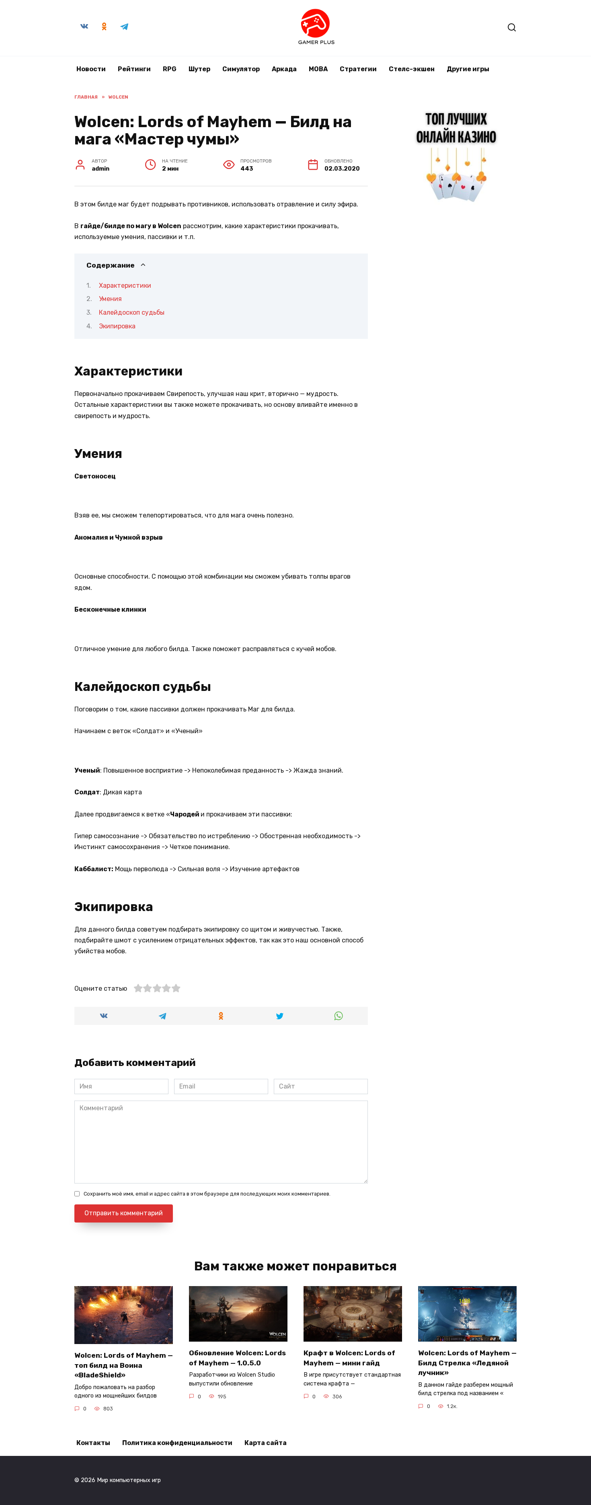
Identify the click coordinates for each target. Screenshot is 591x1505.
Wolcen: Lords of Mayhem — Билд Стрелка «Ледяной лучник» (467, 1363)
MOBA (318, 69)
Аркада (284, 69)
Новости (91, 69)
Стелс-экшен (412, 69)
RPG (169, 69)
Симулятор (241, 69)
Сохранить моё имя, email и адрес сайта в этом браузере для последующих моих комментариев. (207, 1194)
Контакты (93, 1443)
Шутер (199, 69)
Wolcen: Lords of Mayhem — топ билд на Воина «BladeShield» (123, 1365)
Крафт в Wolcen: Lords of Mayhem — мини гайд (349, 1358)
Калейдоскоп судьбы (131, 312)
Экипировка (117, 326)
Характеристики (125, 285)
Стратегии (358, 69)
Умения (110, 299)
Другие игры (468, 69)
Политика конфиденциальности (177, 1443)
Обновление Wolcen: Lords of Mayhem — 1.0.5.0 (237, 1358)
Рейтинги (134, 69)
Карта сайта (265, 1443)
